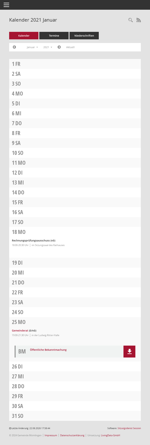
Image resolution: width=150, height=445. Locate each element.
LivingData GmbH (110, 435)
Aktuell (70, 47)
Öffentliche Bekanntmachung (48, 349)
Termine (54, 35)
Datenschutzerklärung (72, 435)
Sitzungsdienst (129, 428)
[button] (129, 352)
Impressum (51, 435)
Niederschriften (84, 35)
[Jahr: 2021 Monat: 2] (59, 47)
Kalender (23, 35)
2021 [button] (46, 47)
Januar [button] (31, 47)
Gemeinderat (20, 330)
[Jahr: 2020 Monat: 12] (14, 47)
